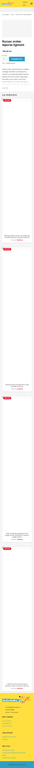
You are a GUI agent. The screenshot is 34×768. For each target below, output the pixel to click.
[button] (15, 3)
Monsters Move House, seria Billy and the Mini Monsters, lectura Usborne (17, 236)
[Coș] (19, 3)
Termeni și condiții (8, 750)
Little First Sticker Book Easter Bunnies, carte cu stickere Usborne (17, 685)
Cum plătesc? (6, 723)
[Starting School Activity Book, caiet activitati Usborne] (17, 314)
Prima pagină (5, 14)
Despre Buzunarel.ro (9, 737)
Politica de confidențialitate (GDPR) (14, 753)
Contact (4, 739)
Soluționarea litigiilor (9, 758)
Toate (12, 14)
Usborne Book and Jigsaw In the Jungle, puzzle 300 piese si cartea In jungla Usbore (17, 535)
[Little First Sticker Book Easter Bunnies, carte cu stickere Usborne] (17, 614)
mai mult (5, 88)
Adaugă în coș (17, 59)
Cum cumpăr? (6, 721)
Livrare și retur (7, 726)
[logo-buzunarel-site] (7, 3)
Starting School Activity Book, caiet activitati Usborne (17, 385)
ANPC (4, 755)
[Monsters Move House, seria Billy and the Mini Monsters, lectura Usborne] (17, 165)
